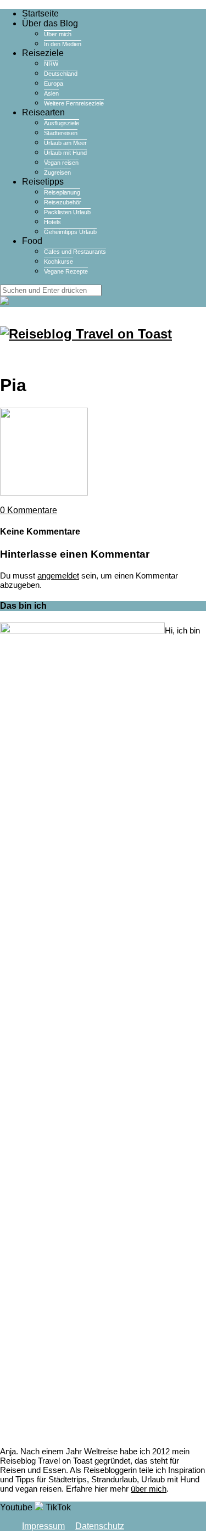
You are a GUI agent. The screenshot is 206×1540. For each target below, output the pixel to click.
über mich (148, 1488)
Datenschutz (99, 1526)
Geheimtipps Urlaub (70, 232)
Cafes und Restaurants (75, 251)
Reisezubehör (62, 202)
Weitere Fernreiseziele (74, 103)
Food (32, 241)
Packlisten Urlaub (67, 212)
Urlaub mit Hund (65, 152)
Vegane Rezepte (66, 271)
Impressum (43, 1526)
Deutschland (60, 73)
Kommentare (28, 510)
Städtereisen (60, 133)
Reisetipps (43, 181)
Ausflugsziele (61, 123)
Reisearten (43, 112)
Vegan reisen (61, 162)
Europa (53, 83)
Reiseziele (43, 53)
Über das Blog (50, 23)
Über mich (57, 34)
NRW (51, 63)
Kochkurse (58, 261)
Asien (51, 93)
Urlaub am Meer (65, 143)
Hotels (52, 222)
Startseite (40, 13)
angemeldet (58, 575)
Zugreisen (57, 172)
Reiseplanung (62, 192)
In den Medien (62, 44)
